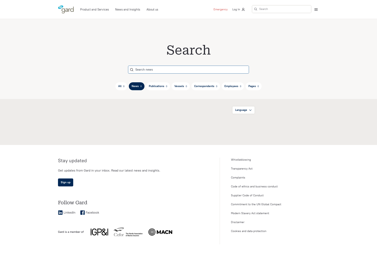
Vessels (180, 86)
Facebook (92, 212)
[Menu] (316, 9)
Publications (158, 86)
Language (241, 110)
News (137, 86)
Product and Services (94, 9)
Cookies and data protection (248, 231)
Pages (253, 86)
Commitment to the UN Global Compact (256, 204)
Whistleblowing (241, 159)
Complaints (238, 177)
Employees (232, 86)
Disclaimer (237, 222)
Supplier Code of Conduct (247, 195)
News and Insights (127, 9)
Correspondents (205, 86)
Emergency (221, 9)
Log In (236, 9)
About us (152, 9)
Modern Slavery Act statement (250, 213)
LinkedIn (69, 212)
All (121, 86)
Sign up (65, 182)
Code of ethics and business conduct (254, 186)
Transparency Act (242, 168)
